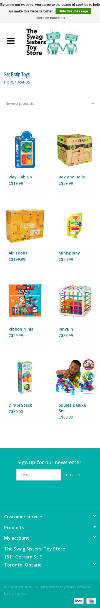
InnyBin (66, 329)
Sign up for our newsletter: (50, 462)
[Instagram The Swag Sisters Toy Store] (55, 491)
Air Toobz (18, 253)
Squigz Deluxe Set (72, 407)
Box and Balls (72, 177)
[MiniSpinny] (75, 225)
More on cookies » (50, 18)
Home (9, 82)
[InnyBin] (75, 301)
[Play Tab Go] (25, 149)
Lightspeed (17, 593)
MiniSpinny (69, 253)
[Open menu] (11, 40)
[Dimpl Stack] (25, 377)
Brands (23, 82)
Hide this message (73, 11)
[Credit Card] (90, 600)
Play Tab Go (20, 177)
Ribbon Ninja (21, 329)
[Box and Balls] (75, 149)
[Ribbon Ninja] (25, 301)
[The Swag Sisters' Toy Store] (61, 41)
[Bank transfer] (78, 600)
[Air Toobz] (25, 225)
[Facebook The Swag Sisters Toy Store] (45, 491)
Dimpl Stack (20, 405)
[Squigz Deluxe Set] (75, 377)
